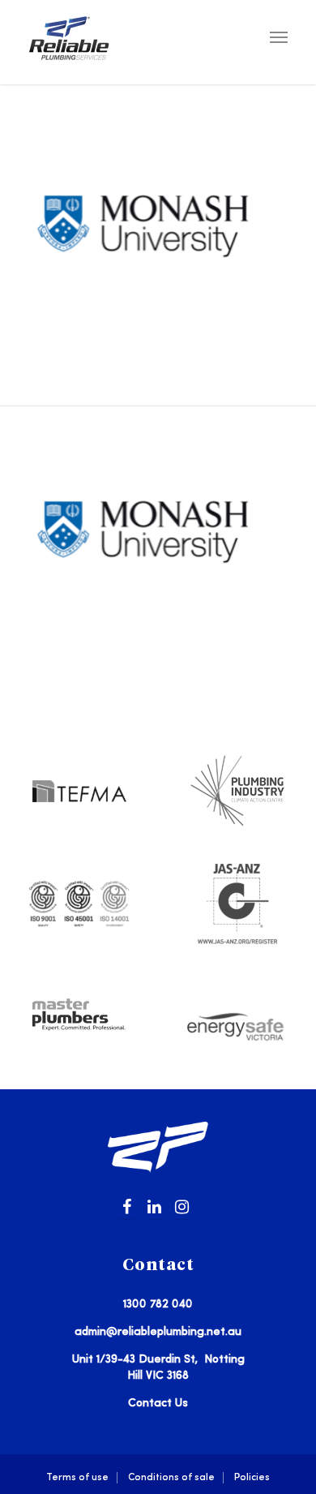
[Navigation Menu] (279, 36)
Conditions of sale (171, 1477)
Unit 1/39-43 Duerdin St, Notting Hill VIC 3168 (158, 1367)
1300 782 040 (158, 1304)
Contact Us (158, 1403)
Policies (252, 1477)
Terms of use (77, 1477)
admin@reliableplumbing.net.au (158, 1331)
